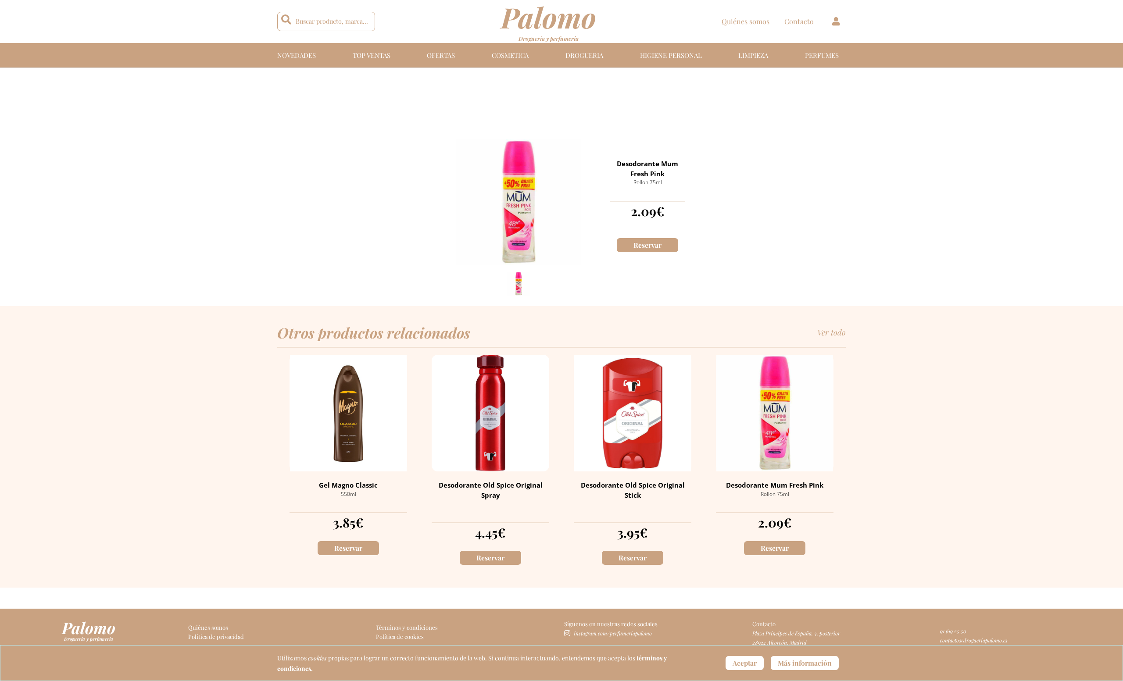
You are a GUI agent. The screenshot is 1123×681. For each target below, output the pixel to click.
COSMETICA (510, 55)
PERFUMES (822, 55)
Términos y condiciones (407, 627)
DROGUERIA (584, 55)
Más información (805, 662)
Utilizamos (292, 658)
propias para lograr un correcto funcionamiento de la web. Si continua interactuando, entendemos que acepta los (482, 658)
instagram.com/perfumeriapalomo (613, 633)
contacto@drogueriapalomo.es (974, 640)
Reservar (647, 245)
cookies (318, 658)
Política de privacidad (216, 636)
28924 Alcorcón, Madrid (779, 642)
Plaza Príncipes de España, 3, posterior (796, 633)
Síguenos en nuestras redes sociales (611, 624)
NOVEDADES (296, 55)
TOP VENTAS (371, 55)
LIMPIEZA (753, 55)
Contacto (799, 21)
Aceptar (745, 662)
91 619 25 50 (953, 631)
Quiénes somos (745, 21)
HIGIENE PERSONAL (671, 55)
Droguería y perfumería (549, 38)
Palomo (88, 627)
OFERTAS (441, 55)
